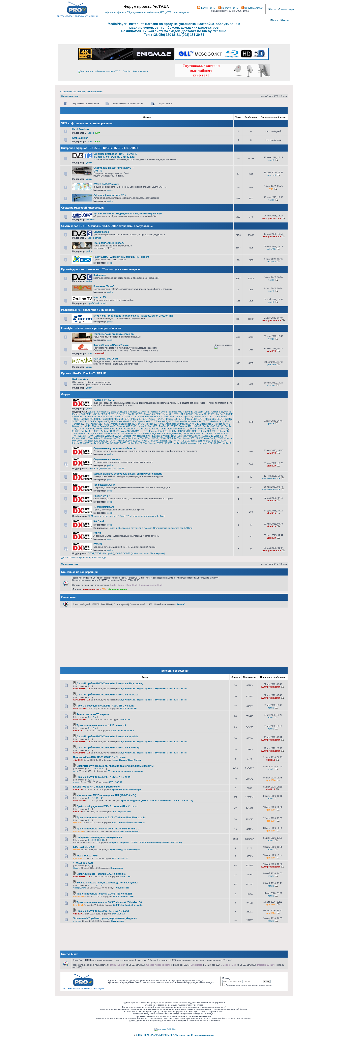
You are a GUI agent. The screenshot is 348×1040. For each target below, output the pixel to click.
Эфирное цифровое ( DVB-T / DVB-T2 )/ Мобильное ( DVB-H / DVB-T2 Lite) (115, 155)
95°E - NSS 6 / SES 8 (96, 414)
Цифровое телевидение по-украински (99, 837)
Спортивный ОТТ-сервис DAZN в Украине (101, 874)
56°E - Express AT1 (99, 421)
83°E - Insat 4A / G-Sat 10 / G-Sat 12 (116, 416)
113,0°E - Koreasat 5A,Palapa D (103, 411)
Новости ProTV (229, 8)
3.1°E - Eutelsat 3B (127, 433)
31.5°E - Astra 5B (85, 428)
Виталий (100, 353)
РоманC (181, 604)
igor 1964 (271, 780)
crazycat (271, 175)
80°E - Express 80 (144, 416)
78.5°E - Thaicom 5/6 (164, 416)
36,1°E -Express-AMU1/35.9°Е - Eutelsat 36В (193, 426)
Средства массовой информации (83, 207)
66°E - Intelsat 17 (133, 419)
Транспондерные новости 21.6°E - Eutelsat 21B (104, 893)
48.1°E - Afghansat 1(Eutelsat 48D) (119, 424)
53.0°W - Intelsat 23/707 (151, 443)
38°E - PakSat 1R (161, 426)
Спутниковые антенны (106, 459)
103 (99, 840)
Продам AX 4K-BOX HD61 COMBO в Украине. (99, 757)
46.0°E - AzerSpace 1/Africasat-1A (174, 424)
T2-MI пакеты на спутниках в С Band (106, 516)
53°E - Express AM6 (140, 421)
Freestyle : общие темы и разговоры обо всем (91, 328)
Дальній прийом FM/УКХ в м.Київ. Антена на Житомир (108, 747)
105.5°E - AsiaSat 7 (150, 411)
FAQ (275, 20)
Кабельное (99, 275)
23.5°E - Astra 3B (219, 428)
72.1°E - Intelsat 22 (221, 416)
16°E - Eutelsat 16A (152, 431)
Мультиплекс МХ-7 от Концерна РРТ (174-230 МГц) (106, 795)
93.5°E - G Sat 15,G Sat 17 (121, 414)
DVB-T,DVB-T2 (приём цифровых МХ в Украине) (140, 553)
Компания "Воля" (103, 286)
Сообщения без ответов (72, 91)
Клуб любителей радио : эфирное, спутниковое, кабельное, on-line (133, 315)
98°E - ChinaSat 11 (214, 411)
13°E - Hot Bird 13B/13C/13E (177, 431)
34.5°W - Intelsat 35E (161, 440)
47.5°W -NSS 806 (110, 443)
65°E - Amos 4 (149, 419)
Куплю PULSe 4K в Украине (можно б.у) (96, 786)
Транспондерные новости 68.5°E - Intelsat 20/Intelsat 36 (109, 902)
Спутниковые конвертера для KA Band (172, 528)
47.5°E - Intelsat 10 (147, 424)
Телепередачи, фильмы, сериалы (113, 334)
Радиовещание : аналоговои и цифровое (88, 309)
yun (271, 189)
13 (97, 798)
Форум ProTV (207, 8)
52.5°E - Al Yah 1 (159, 421)
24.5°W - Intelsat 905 (184, 438)
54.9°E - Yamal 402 (119, 421)
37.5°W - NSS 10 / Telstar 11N (187, 440)
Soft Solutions (80, 138)
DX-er (104, 589)
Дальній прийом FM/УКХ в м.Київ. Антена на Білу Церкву (110, 683)
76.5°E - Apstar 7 (184, 416)
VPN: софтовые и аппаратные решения (87, 123)
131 (104, 769)
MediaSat (90, 219)
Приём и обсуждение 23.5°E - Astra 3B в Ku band (105, 705)
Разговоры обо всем (105, 358)
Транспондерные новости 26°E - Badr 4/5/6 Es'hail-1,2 (108, 828)
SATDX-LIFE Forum (104, 400)
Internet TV (99, 297)
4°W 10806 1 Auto (83, 862)
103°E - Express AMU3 (172, 411)
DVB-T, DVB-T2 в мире (106, 184)
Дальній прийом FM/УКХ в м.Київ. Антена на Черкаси (107, 694)
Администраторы (92, 589)
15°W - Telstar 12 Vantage (99, 438)
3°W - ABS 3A (221, 433)
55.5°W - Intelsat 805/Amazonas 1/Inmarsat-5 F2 (188, 443)
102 (94, 840)
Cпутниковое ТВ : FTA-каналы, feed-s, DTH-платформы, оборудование (107, 226)
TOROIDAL (93, 468)
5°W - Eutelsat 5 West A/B (101, 436)
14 (100, 798)
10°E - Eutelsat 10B (201, 431)
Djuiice (76, 850)
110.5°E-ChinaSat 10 (130, 411)
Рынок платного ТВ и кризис (93, 714)
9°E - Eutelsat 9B (220, 431)
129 (94, 769)
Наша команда (99, 557)
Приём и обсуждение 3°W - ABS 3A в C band (103, 911)
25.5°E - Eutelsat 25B (200, 428)
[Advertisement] (184, 154)
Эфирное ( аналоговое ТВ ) (109, 195)
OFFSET (121, 468)
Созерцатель (79, 888)
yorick (91, 133)
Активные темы (95, 91)
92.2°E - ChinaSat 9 (145, 414)
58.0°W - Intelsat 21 (223, 443)
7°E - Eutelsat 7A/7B (82, 433)
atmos (98, 238)
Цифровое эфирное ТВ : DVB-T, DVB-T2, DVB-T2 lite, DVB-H (99, 148)
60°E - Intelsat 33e (207, 419)
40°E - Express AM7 (120, 426)
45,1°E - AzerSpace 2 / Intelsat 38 (208, 424)
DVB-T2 (97, 544)
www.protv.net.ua (271, 218)
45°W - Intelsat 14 (92, 443)
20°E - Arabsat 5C (103, 431)
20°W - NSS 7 (151, 438)
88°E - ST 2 (179, 414)
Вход (273, 9)
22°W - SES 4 (166, 438)
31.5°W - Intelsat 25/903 (120, 440)
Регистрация (287, 9)
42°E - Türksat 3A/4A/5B (97, 426)
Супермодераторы (117, 589)
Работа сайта (80, 379)
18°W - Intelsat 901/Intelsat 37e (128, 438)
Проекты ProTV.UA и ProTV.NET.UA (84, 373)
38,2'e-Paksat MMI (87, 855)
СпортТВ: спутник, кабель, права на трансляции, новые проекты (115, 766)
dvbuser (271, 385)
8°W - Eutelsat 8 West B (158, 436)
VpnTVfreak (93, 303)
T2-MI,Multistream (103, 507)
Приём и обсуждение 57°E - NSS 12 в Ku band (103, 777)
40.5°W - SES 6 (210, 440)
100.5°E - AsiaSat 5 (194, 411)
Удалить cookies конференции (75, 557)
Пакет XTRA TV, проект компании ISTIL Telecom (121, 257)
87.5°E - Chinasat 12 (196, 414)
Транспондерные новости (108, 243)
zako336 (271, 249)
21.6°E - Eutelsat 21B (82, 431)
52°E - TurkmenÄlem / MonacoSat (185, 421)
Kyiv (97, 133)
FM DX (97, 533)
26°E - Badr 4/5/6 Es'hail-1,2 (174, 428)
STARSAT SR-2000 (84, 847)
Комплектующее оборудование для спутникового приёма (127, 473)
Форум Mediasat (253, 8)
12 (93, 798)
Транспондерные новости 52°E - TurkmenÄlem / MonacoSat (111, 817)
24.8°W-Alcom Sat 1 (205, 438)
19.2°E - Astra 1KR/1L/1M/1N (127, 431)
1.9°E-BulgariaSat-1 (171, 433)
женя (75, 771)
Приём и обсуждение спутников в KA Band (130, 528)
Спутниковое (101, 232)
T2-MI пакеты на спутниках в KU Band (145, 516)
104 (104, 840)
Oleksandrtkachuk (271, 478)
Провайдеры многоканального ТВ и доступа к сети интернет (100, 269)
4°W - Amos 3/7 (79, 436)
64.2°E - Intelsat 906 (167, 419)
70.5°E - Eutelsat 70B (82, 419)
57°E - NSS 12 (82, 421)
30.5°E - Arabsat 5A (125, 428)
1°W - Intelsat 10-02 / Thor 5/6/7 (197, 433)
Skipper (76, 868)
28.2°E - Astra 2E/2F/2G (148, 428)
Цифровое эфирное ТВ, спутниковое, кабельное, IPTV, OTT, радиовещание (146, 12)
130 (99, 769)
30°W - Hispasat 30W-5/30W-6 (92, 440)
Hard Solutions (80, 129)
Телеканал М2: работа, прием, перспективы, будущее (105, 918)
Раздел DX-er (101, 496)
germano (271, 364)
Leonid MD (78, 831)
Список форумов (69, 96)
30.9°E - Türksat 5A (105, 428)
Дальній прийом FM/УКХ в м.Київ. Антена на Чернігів (107, 736)
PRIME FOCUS (108, 468)
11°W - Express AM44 (181, 436)
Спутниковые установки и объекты (114, 448)
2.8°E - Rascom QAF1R (149, 433)
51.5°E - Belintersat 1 (213, 421)
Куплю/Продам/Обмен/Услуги (110, 345)
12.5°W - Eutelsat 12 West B (207, 436)
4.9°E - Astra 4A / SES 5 (104, 433)
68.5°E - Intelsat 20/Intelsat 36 (108, 419)
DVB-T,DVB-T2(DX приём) (101, 553)
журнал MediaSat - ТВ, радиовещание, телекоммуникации (127, 213)
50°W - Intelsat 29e (129, 443)
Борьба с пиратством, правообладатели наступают (107, 882)
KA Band (98, 521)
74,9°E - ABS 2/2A (202, 416)
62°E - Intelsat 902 (188, 419)
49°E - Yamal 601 (92, 424)
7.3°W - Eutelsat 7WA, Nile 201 (130, 436)
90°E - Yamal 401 (164, 414)
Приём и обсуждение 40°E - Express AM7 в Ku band (107, 806)
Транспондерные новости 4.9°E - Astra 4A (101, 725)
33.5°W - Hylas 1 (141, 440)
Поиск (286, 20)
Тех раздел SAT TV (104, 484)
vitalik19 (271, 351)
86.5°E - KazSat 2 (216, 414)
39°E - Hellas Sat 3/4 (141, 426)
